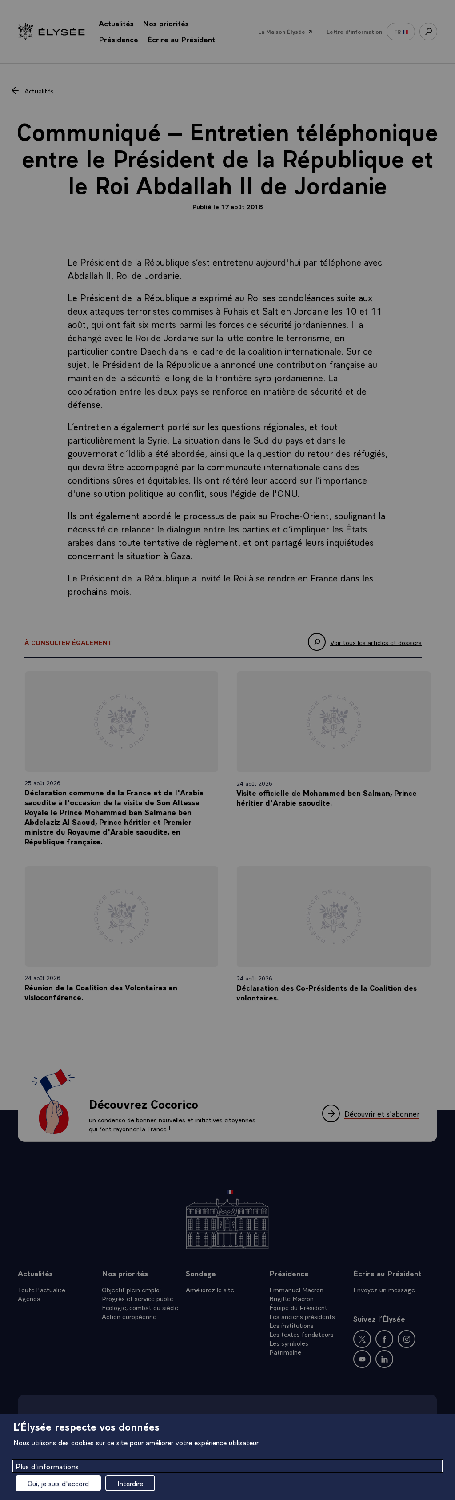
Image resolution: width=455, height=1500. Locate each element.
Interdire (130, 1483)
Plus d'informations (47, 1466)
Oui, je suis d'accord (58, 1483)
